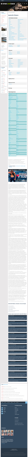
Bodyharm (2, 79)
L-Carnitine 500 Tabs (3, 70)
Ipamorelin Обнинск (12, 12)
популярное (8, 402)
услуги (14, 402)
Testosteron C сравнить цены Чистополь (19, 424)
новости (5, 402)
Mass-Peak (2, 90)
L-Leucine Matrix (3, 74)
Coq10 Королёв (16, 421)
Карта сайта (14, 451)
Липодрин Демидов (10, 309)
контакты (17, 402)
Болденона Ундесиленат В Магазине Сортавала (13, 310)
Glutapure (16, 411)
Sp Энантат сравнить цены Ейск (11, 308)
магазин (12, 402)
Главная (2, 0)
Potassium (2, 78)
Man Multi (2, 81)
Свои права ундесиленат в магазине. (3, 46)
